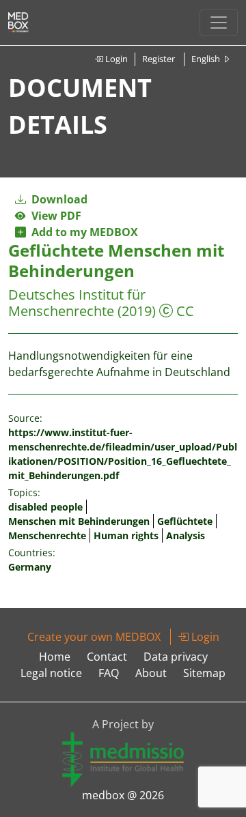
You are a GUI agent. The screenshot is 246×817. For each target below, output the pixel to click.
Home (54, 656)
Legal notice (51, 672)
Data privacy (176, 656)
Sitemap (204, 672)
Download (58, 199)
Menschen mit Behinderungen (79, 521)
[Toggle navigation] (219, 22)
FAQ (108, 672)
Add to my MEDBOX (82, 232)
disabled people (45, 506)
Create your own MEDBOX (94, 636)
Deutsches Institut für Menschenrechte (77, 302)
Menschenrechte (47, 535)
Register (158, 59)
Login (115, 59)
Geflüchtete (185, 521)
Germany (29, 566)
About (151, 672)
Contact (107, 656)
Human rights (126, 535)
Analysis (185, 535)
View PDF (53, 215)
